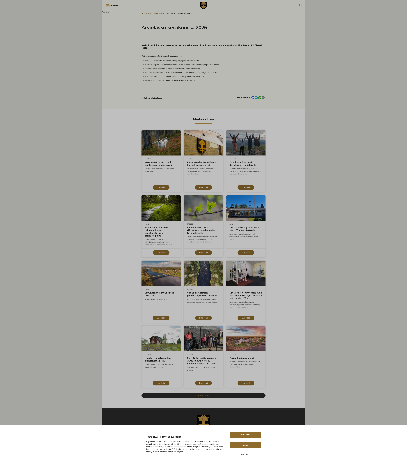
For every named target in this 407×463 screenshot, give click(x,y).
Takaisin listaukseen (153, 98)
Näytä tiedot (245, 454)
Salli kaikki (245, 435)
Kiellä (245, 445)
